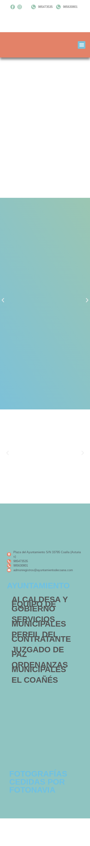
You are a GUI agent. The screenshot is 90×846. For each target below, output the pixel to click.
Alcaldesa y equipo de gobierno (40, 604)
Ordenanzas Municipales (40, 667)
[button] (81, 45)
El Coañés (35, 679)
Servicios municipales (39, 621)
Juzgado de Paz (38, 652)
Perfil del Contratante (41, 636)
